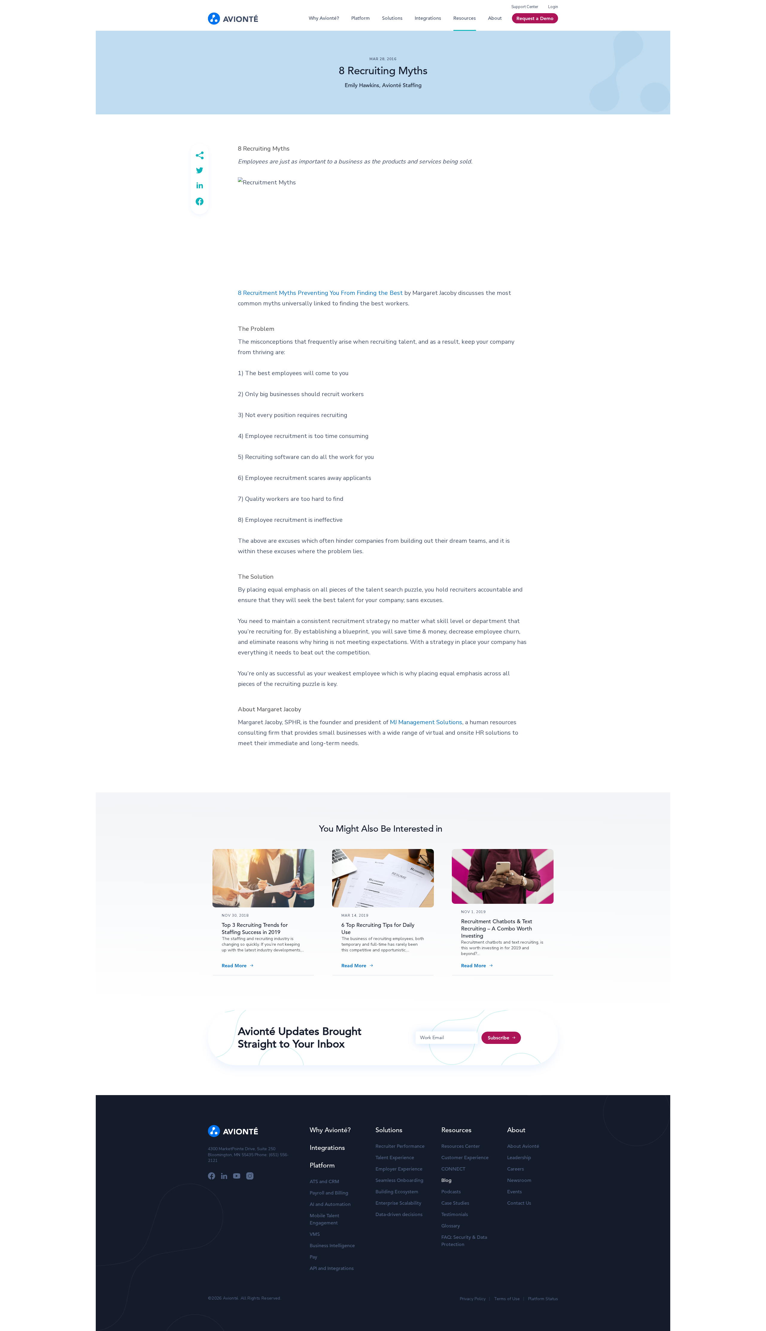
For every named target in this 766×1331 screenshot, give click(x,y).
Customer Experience (465, 1158)
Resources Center (460, 1146)
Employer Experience (399, 1169)
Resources (464, 18)
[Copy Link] (199, 155)
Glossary (450, 1226)
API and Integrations (332, 1268)
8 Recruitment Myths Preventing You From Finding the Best (320, 293)
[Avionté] (233, 19)
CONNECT (453, 1169)
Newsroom (519, 1180)
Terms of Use (507, 1299)
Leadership (519, 1158)
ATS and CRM (324, 1182)
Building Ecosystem (397, 1192)
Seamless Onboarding (399, 1180)
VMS (315, 1234)
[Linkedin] (199, 185)
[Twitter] (199, 170)
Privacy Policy (473, 1299)
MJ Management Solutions (426, 722)
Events (514, 1192)
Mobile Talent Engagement (324, 1219)
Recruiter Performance (400, 1146)
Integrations (428, 18)
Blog (446, 1180)
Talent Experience (395, 1158)
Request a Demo (535, 18)
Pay (313, 1257)
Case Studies (455, 1203)
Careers (515, 1169)
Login (553, 7)
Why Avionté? (324, 18)
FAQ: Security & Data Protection (464, 1240)
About (495, 18)
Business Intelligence (332, 1246)
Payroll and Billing (329, 1193)
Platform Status (543, 1299)
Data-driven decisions (399, 1215)
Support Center (524, 7)
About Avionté (523, 1146)
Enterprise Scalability (398, 1203)
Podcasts (451, 1192)
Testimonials (454, 1215)
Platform (360, 18)
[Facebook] (199, 201)
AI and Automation (330, 1204)
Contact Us (519, 1203)
